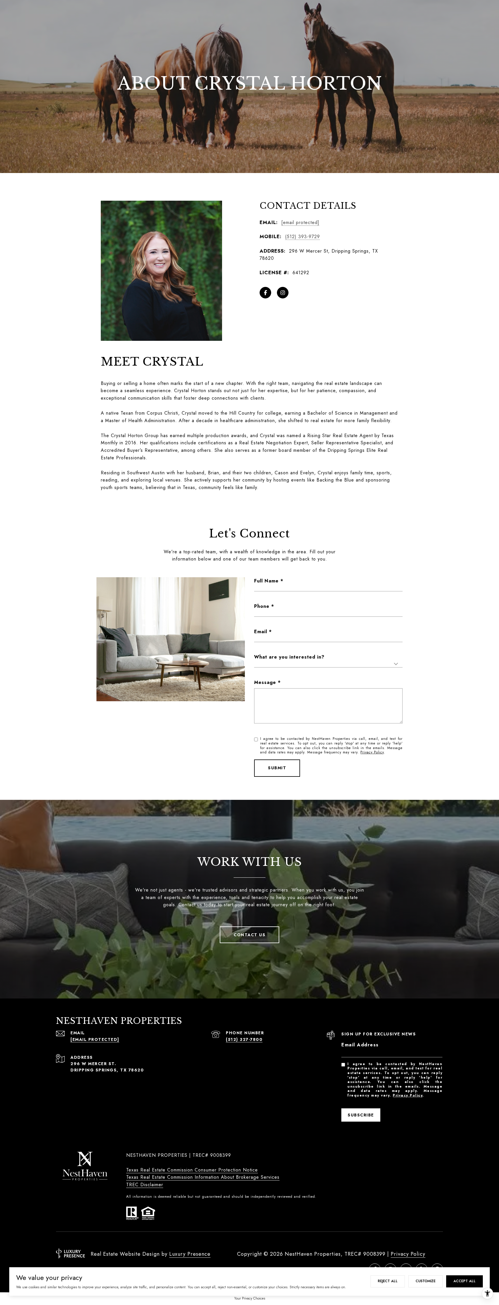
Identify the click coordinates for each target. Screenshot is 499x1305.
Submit (277, 768)
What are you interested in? (289, 657)
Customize (425, 1281)
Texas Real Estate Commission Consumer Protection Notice (192, 1170)
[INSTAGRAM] (282, 292)
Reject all (388, 1281)
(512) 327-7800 (244, 1039)
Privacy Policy (372, 752)
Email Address (360, 1044)
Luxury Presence (190, 1254)
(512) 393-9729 (302, 236)
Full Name (266, 581)
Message (265, 682)
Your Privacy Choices (249, 1298)
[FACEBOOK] (265, 292)
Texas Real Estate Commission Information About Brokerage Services (203, 1177)
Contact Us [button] (249, 935)
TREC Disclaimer (144, 1184)
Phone (261, 606)
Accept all (464, 1281)
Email (260, 631)
